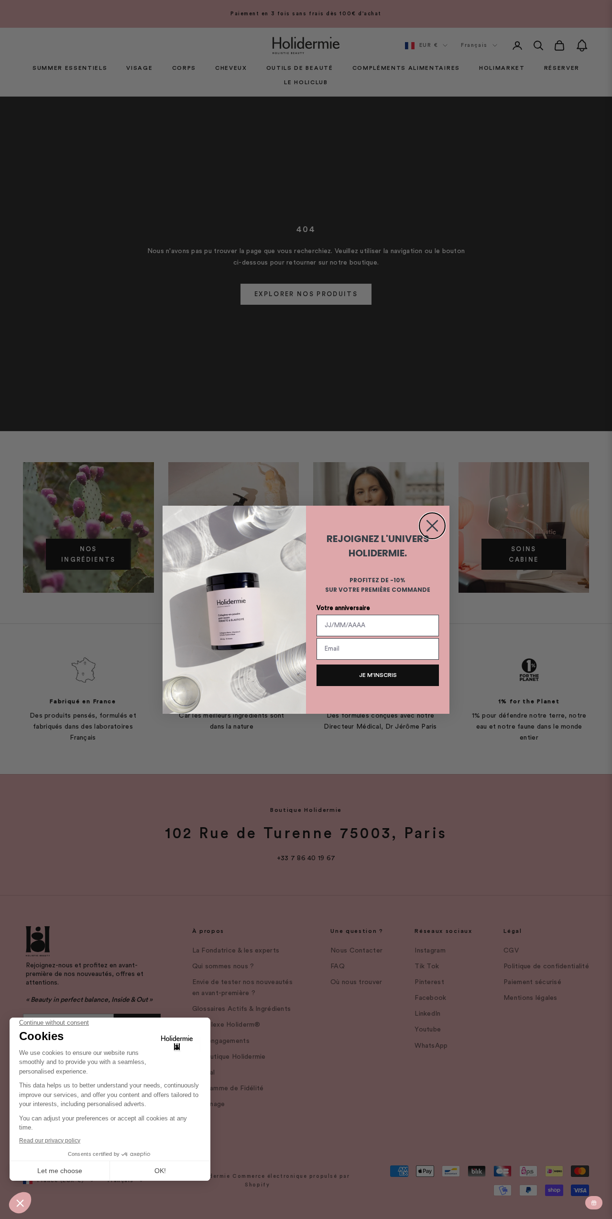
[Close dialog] (432, 526)
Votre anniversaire (343, 608)
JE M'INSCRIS (378, 675)
